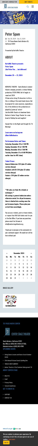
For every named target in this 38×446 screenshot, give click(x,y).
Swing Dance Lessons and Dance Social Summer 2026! (18, 355)
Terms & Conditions (10, 386)
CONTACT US (8, 398)
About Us (7, 376)
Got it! (6, 442)
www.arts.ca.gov (7, 428)
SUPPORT (7, 394)
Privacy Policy (8, 382)
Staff (6, 379)
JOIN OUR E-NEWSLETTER (9, 2)
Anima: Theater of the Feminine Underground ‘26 (18, 367)
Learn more (11, 439)
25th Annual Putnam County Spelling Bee (16, 360)
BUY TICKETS (28, 2)
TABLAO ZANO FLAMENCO (11, 364)
